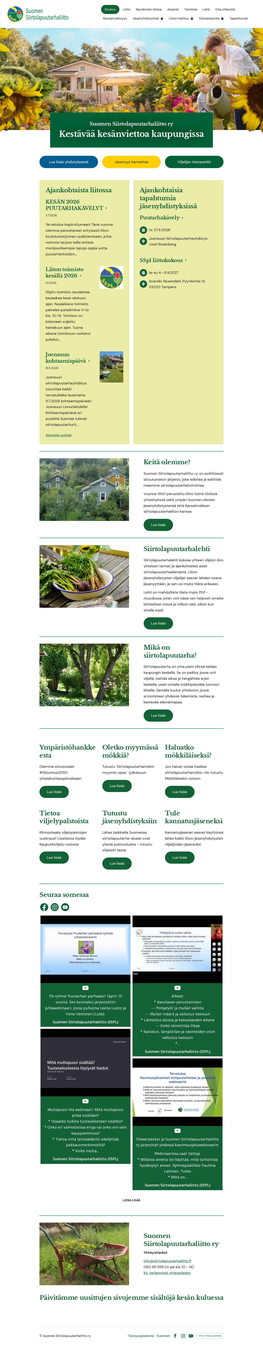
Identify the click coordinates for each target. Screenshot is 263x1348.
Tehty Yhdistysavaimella (209, 1335)
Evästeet (163, 1336)
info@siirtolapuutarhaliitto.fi (167, 1261)
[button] (85, 971)
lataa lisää (131, 1200)
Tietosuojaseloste (141, 1336)
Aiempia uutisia (59, 435)
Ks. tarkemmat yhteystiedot (167, 1272)
